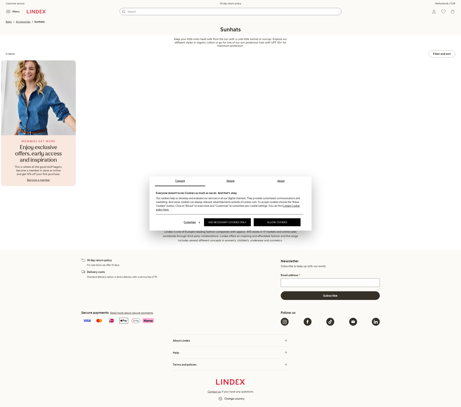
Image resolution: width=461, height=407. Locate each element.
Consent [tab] (180, 181)
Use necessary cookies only (227, 222)
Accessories (23, 21)
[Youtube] (353, 322)
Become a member (38, 180)
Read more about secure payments (131, 313)
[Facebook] (308, 322)
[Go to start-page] (36, 11)
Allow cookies (277, 222)
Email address (290, 275)
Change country (234, 398)
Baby (9, 21)
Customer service (15, 3)
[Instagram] (285, 322)
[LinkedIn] (376, 322)
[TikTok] (330, 322)
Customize (190, 222)
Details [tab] (231, 181)
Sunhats (39, 21)
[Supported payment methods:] (180, 321)
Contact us (214, 391)
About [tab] (281, 181)
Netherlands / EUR (445, 3)
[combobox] (230, 11)
